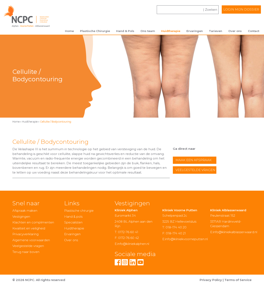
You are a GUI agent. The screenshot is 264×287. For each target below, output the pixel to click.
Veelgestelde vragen (195, 170)
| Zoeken (210, 10)
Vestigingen (21, 216)
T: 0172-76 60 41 (126, 232)
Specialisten (73, 222)
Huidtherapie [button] (170, 31)
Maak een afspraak (194, 160)
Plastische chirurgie (79, 211)
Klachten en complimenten (33, 222)
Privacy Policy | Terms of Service (226, 280)
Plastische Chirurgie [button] (95, 31)
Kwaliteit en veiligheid (28, 228)
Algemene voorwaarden (31, 240)
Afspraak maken (24, 211)
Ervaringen (194, 31)
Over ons (71, 240)
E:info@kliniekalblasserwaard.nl (233, 232)
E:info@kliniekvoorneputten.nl (185, 239)
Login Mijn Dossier (241, 9)
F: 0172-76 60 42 (127, 238)
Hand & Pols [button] (125, 31)
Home (69, 31)
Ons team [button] (147, 31)
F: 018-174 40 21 (174, 233)
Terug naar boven (25, 252)
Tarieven (215, 31)
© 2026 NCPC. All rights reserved (38, 280)
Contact (253, 31)
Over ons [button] (235, 31)
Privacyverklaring (25, 234)
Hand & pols (73, 216)
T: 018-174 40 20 (174, 227)
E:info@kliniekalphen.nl (132, 244)
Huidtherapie (30, 121)
